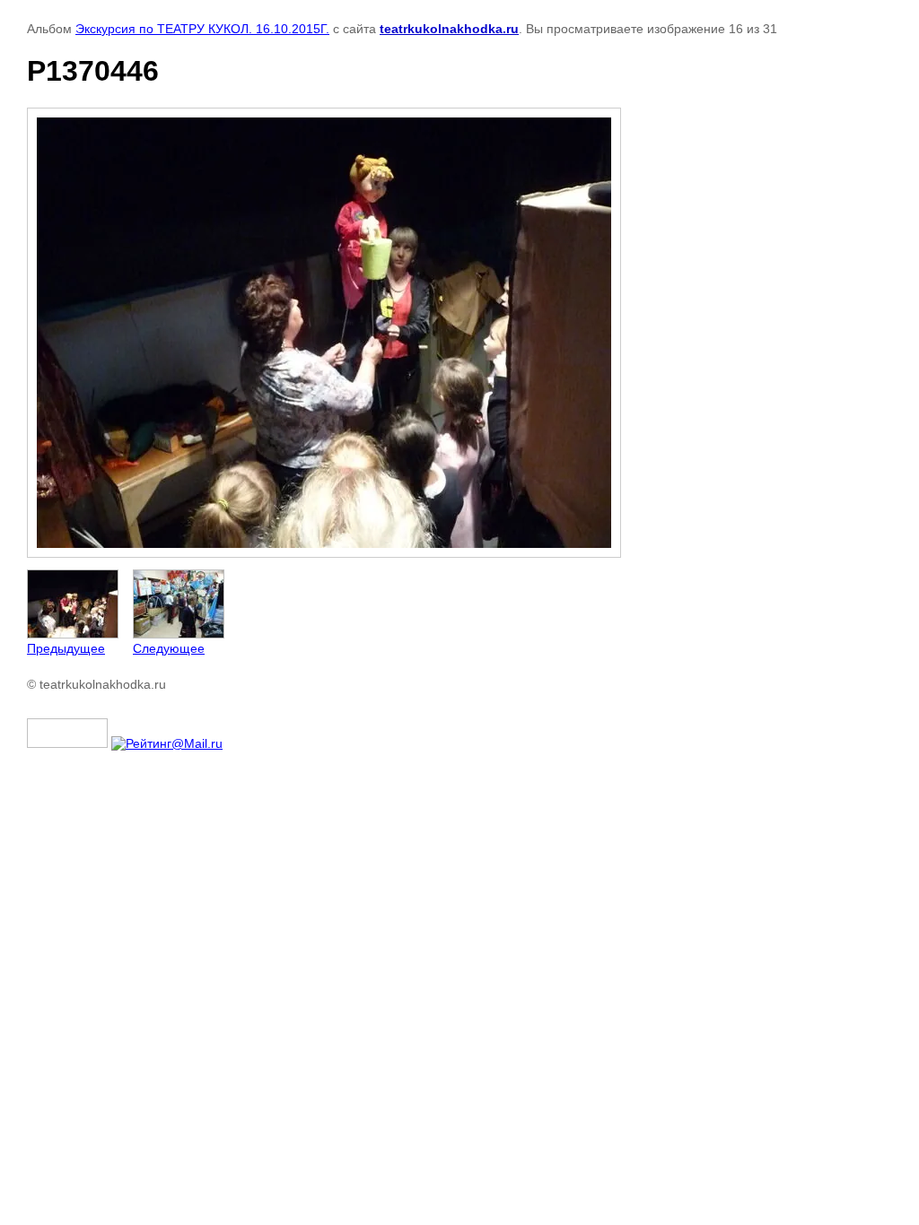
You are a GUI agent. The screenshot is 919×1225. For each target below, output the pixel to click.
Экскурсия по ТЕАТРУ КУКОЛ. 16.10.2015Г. (202, 29)
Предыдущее (66, 648)
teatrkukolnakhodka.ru (449, 29)
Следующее (169, 648)
